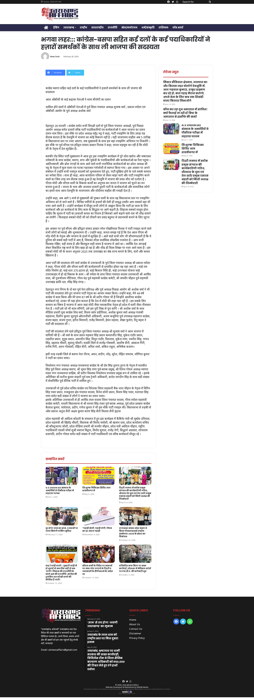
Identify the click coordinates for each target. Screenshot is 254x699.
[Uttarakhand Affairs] (59, 14)
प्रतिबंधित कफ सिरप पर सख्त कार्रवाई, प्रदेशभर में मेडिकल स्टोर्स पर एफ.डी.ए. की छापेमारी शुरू (135, 568)
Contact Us (135, 628)
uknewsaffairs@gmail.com (62, 649)
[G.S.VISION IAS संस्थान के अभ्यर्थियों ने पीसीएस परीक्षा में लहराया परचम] (62, 476)
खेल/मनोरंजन (129, 27)
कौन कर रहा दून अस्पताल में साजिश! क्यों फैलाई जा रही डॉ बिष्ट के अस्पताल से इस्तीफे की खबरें (185, 113)
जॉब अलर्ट (177, 27)
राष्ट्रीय (83, 27)
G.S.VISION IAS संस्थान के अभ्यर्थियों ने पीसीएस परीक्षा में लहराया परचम (60, 490)
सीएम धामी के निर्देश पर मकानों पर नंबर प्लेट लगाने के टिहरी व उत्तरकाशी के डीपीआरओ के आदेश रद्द (97, 569)
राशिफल (163, 27)
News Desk (55, 56)
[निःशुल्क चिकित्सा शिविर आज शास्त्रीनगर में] (98, 476)
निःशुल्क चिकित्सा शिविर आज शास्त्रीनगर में (96, 489)
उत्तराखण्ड (68, 27)
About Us (134, 624)
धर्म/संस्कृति (148, 27)
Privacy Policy (137, 638)
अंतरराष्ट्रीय (97, 27)
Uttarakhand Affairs (130, 685)
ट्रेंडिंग (56, 27)
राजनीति (112, 27)
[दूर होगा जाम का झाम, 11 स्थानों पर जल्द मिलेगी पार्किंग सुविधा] (62, 516)
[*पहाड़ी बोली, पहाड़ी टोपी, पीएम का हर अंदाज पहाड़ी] (98, 516)
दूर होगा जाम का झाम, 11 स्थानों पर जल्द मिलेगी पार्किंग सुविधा (62, 529)
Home (132, 619)
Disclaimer (135, 633)
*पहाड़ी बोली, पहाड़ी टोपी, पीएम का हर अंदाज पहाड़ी (97, 529)
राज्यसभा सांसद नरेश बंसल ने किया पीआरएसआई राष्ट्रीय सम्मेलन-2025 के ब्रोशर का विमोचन (133, 532)
